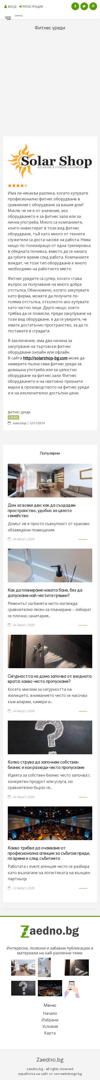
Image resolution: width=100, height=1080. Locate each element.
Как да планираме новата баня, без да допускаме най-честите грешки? (45, 592)
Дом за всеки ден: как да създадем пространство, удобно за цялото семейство (41, 510)
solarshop (19, 423)
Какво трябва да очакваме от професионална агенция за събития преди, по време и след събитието (49, 853)
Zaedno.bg (50, 1059)
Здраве (13, 417)
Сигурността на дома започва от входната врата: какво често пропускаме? (50, 678)
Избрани (50, 1020)
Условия (50, 1026)
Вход (12, 7)
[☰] (8, 19)
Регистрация (33, 7)
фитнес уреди (19, 412)
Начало (50, 1013)
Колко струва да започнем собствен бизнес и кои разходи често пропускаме (46, 764)
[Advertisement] (50, 84)
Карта (50, 1033)
